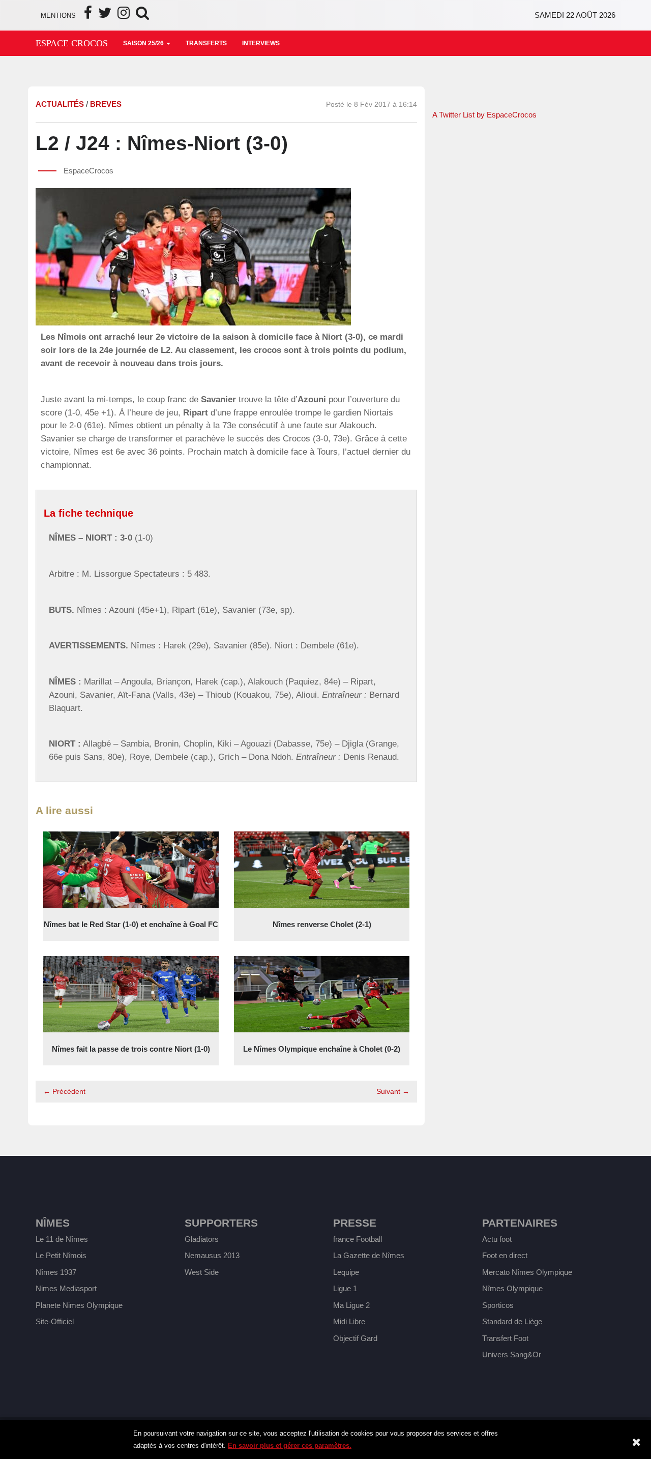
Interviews (261, 43)
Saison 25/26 (144, 43)
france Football (357, 1239)
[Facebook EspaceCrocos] (88, 15)
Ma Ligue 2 (351, 1305)
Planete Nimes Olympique (79, 1305)
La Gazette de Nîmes (368, 1255)
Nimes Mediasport (66, 1288)
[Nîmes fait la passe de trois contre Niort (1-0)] (131, 993)
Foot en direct (504, 1255)
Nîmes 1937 (56, 1272)
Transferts (206, 43)
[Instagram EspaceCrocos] (123, 15)
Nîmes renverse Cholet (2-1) (322, 924)
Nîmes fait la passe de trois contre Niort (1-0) (131, 1049)
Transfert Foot (505, 1338)
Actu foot (497, 1239)
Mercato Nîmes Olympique (527, 1272)
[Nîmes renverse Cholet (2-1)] (321, 869)
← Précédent (64, 1091)
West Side (202, 1272)
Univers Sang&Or (511, 1354)
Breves (106, 104)
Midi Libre (349, 1321)
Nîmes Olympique (512, 1288)
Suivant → (392, 1091)
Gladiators (202, 1239)
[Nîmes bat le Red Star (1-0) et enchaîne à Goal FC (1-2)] (131, 869)
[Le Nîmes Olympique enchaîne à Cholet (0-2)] (321, 993)
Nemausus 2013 (212, 1255)
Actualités (60, 104)
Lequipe (346, 1272)
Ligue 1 (345, 1288)
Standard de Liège (512, 1321)
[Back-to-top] (623, 1399)
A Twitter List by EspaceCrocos (484, 114)
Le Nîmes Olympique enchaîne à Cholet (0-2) (321, 1049)
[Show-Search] (142, 15)
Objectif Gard (355, 1338)
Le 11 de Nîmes (62, 1239)
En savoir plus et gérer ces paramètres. (289, 1445)
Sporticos (498, 1305)
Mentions (58, 15)
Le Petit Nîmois (61, 1255)
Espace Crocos (72, 43)
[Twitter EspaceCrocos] (104, 15)
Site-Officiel (55, 1321)
